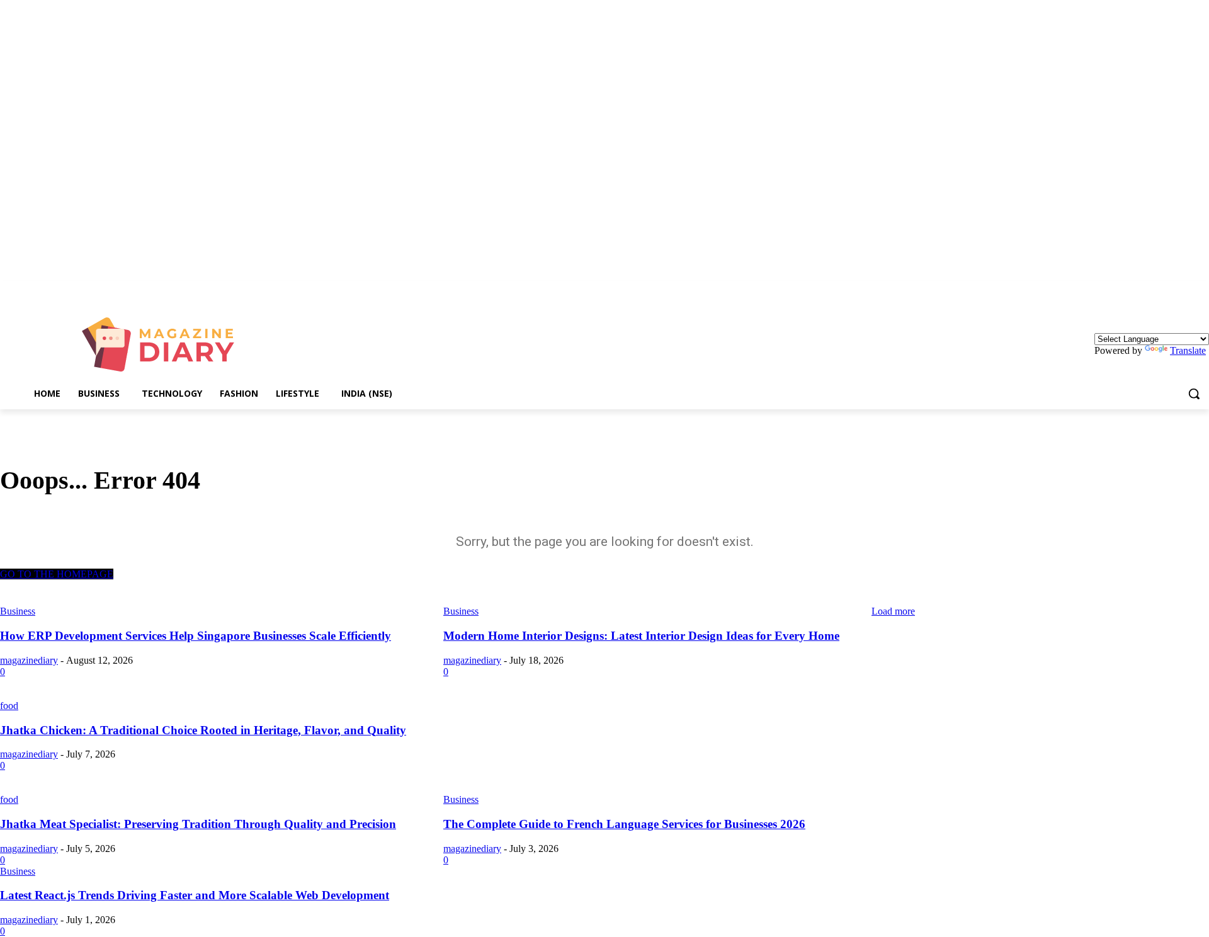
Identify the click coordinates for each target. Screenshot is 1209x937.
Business (461, 799)
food (9, 705)
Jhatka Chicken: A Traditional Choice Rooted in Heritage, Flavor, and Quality (203, 730)
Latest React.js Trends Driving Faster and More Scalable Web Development (194, 895)
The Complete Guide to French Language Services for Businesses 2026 (624, 824)
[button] (1194, 393)
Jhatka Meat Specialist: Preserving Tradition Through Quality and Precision (198, 824)
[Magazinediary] (164, 344)
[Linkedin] (1202, 290)
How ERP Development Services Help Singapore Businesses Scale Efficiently (195, 635)
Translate (1188, 350)
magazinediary (29, 660)
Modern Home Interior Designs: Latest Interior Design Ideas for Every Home (641, 635)
